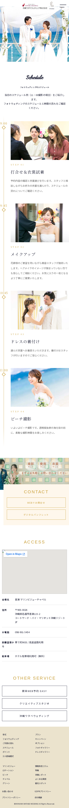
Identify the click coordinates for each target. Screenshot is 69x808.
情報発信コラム (41, 766)
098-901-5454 (22, 632)
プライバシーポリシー (11, 797)
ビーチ (5, 774)
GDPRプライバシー (43, 791)
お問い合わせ (7, 791)
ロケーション (8, 770)
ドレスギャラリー (42, 751)
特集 (37, 770)
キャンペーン (40, 739)
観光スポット (40, 783)
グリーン (6, 783)
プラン (38, 734)
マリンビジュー (9, 766)
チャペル (6, 779)
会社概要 (38, 797)
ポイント (6, 751)
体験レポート (40, 774)
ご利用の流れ (8, 743)
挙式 (4, 734)
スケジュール (8, 747)
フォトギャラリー (42, 747)
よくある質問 (40, 779)
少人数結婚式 (8, 756)
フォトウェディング (11, 739)
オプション (39, 743)
